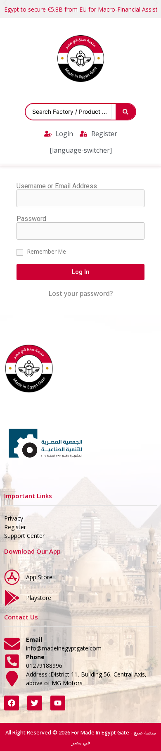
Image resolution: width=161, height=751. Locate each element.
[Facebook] (11, 703)
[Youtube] (57, 703)
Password (31, 219)
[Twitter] (34, 703)
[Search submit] (125, 112)
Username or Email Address (57, 186)
